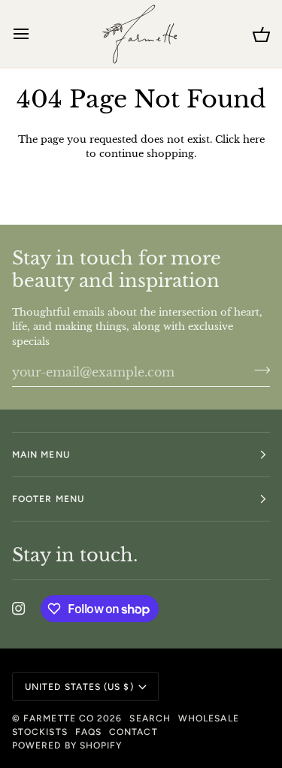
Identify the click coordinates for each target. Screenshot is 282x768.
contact (133, 732)
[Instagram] (19, 608)
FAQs (88, 732)
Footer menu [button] (48, 499)
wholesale (208, 718)
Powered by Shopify (67, 745)
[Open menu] (34, 34)
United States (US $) (79, 687)
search (149, 718)
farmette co (58, 718)
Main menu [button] (41, 454)
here (254, 139)
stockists (40, 732)
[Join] (257, 370)
